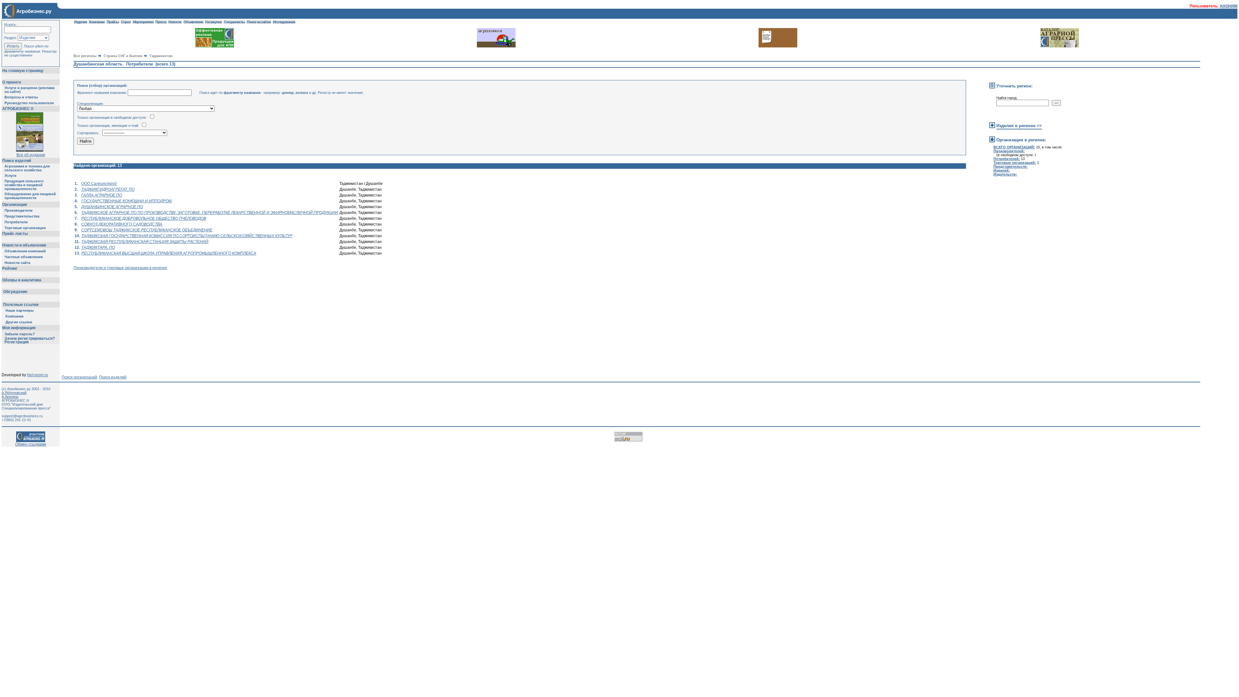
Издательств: (1005, 174)
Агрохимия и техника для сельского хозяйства (27, 168)
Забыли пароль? (20, 334)
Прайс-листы (15, 233)
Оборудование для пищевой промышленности (30, 196)
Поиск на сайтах (258, 22)
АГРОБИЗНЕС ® (18, 108)
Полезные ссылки (20, 304)
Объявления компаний (25, 251)
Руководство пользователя (29, 103)
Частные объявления (24, 257)
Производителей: (1009, 151)
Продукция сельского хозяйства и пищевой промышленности (24, 185)
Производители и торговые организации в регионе (120, 268)
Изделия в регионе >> (1019, 125)
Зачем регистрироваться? (30, 338)
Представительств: (1010, 166)
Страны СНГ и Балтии (123, 56)
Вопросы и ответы (21, 97)
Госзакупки (213, 22)
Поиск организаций (79, 377)
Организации (14, 204)
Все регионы (85, 56)
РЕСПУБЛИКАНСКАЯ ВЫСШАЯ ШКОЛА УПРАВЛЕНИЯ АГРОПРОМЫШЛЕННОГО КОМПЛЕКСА (168, 253)
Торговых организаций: (1014, 163)
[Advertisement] (191, 284)
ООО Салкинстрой (99, 183)
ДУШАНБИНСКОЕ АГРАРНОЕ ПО (112, 207)
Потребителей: (1006, 159)
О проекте (11, 82)
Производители (19, 210)
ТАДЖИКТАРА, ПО (98, 247)
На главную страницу (23, 70)
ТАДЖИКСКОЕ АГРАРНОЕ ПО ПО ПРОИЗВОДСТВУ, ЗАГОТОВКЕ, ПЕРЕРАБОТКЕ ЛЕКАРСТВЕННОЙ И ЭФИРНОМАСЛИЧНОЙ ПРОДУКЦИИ (209, 212)
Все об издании (30, 155)
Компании (15, 316)
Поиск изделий (16, 160)
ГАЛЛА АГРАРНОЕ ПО (101, 195)
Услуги (10, 175)
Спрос (125, 22)
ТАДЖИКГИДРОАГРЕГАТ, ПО (108, 189)
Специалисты (234, 22)
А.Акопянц (10, 397)
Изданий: (1001, 170)
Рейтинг (9, 268)
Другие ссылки (19, 322)
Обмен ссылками (30, 444)
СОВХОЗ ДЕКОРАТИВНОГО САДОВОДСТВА (121, 224)
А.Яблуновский (14, 393)
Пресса (161, 22)
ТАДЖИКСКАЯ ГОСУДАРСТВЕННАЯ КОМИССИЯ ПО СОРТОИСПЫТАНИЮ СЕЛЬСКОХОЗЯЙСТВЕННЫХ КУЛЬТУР (186, 236)
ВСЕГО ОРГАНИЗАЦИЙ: (1014, 147)
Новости (175, 22)
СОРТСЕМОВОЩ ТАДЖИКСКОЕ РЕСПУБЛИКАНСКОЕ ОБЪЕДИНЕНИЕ (146, 230)
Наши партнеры (20, 310)
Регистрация (17, 342)
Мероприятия (143, 22)
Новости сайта (17, 263)
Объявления (193, 22)
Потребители (16, 222)
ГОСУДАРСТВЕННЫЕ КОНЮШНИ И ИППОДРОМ (126, 201)
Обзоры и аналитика (21, 280)
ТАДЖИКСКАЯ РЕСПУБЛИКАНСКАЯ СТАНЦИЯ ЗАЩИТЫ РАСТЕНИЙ (144, 241)
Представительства (22, 216)
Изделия (80, 22)
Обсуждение (15, 291)
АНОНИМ (1228, 6)
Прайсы (112, 22)
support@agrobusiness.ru (22, 416)
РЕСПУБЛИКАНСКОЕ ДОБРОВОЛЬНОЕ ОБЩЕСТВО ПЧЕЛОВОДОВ (143, 218)
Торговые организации (25, 228)
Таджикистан (161, 56)
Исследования (284, 22)
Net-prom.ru (37, 375)
